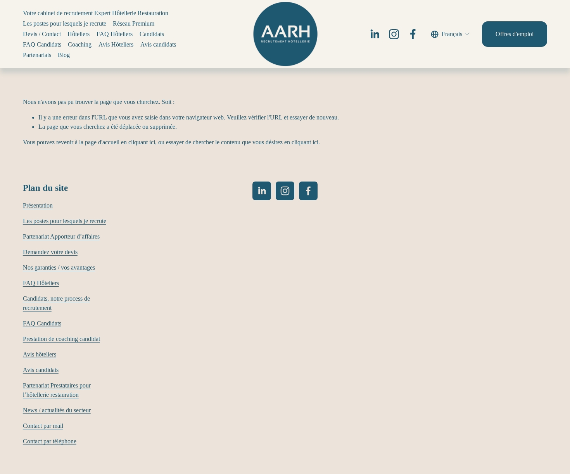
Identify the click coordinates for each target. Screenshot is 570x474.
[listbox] (451, 34)
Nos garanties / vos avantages (59, 267)
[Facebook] (413, 34)
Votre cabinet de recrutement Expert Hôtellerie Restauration (95, 13)
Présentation (38, 205)
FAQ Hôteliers (115, 34)
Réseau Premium (133, 23)
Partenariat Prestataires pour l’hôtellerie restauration (57, 390)
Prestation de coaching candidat (61, 339)
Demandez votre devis (50, 252)
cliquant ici (141, 142)
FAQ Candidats (42, 44)
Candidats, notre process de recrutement (56, 303)
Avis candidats (158, 44)
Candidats (152, 34)
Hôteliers (78, 34)
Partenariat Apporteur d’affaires (61, 236)
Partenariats (37, 55)
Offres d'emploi (515, 34)
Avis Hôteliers (115, 44)
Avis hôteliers (39, 354)
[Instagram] (394, 34)
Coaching (80, 44)
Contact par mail (43, 425)
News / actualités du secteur (57, 410)
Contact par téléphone (49, 441)
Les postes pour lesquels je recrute (64, 23)
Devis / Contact (42, 34)
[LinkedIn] (374, 34)
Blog (64, 55)
